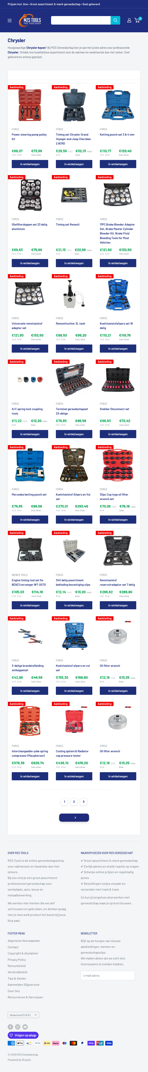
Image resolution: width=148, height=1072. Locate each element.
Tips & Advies (17, 978)
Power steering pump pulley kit (29, 137)
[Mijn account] (129, 20)
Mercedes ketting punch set (29, 494)
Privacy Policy (17, 959)
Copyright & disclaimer (23, 953)
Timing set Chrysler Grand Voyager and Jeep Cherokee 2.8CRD (73, 139)
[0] (137, 20)
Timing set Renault (68, 224)
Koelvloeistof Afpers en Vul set (73, 497)
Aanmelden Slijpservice (24, 984)
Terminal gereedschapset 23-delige (72, 411)
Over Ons (14, 991)
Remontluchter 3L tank (70, 323)
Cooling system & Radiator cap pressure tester (72, 753)
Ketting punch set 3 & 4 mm (117, 134)
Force (15, 129)
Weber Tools (20, 574)
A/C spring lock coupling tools (27, 411)
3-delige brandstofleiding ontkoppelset (28, 668)
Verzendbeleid (17, 972)
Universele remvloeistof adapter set (27, 326)
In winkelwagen (30, 164)
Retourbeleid (17, 966)
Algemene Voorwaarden (24, 940)
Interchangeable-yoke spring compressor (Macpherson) (30, 753)
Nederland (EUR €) (20, 1015)
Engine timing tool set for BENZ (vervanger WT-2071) (29, 582)
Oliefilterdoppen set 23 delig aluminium (29, 227)
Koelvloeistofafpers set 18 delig (116, 326)
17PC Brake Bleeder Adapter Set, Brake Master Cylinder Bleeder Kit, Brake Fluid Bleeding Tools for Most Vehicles (117, 233)
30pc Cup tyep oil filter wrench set (114, 497)
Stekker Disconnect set (114, 409)
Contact (13, 947)
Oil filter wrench (110, 665)
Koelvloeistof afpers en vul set (73, 668)
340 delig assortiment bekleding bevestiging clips (73, 582)
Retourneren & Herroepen (25, 997)
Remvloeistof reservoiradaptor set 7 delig (117, 582)
